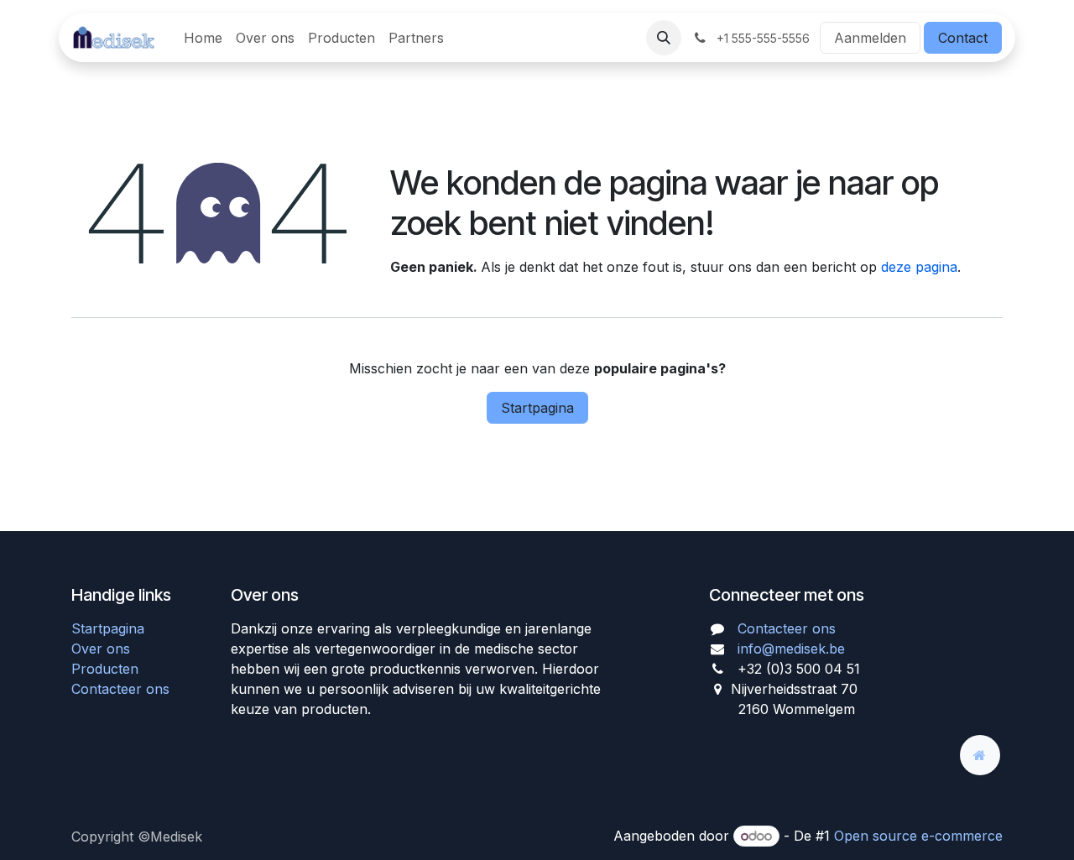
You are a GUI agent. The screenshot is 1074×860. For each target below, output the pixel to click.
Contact (963, 37)
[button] (663, 37)
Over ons (100, 648)
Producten (104, 668)
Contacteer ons (120, 688)
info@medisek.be (791, 648)
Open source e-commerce (918, 835)
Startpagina (537, 407)
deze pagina (919, 266)
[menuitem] (203, 38)
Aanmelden (870, 37)
